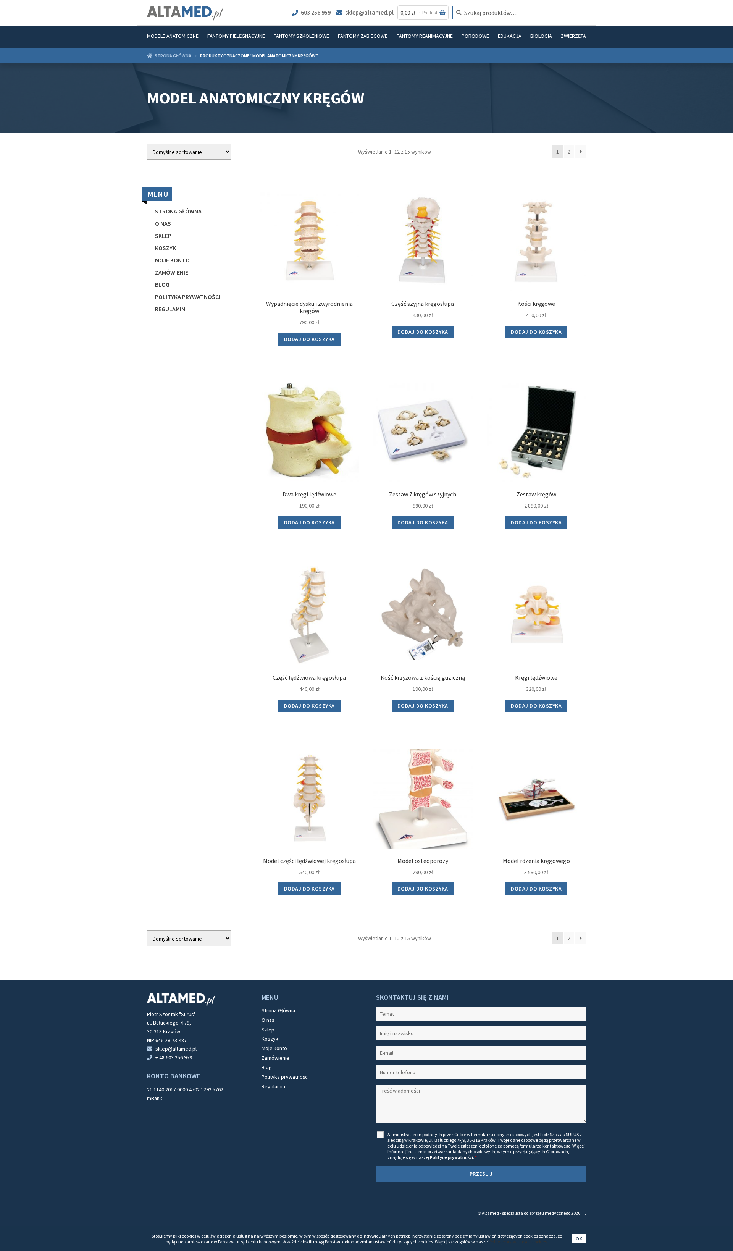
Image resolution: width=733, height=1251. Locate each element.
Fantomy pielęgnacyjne (236, 35)
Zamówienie (171, 272)
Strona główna (173, 55)
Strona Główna (178, 211)
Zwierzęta (573, 35)
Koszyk (165, 248)
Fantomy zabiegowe (362, 35)
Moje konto (172, 260)
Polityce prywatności (451, 1157)
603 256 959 (316, 12)
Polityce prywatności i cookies (518, 1242)
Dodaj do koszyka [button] (309, 339)
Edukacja (509, 35)
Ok (579, 1238)
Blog (162, 284)
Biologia (541, 35)
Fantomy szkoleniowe (301, 35)
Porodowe (475, 35)
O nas (163, 223)
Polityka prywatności (187, 297)
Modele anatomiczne (173, 35)
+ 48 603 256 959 (173, 1057)
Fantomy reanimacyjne (425, 35)
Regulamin (170, 309)
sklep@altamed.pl (369, 12)
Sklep (163, 235)
